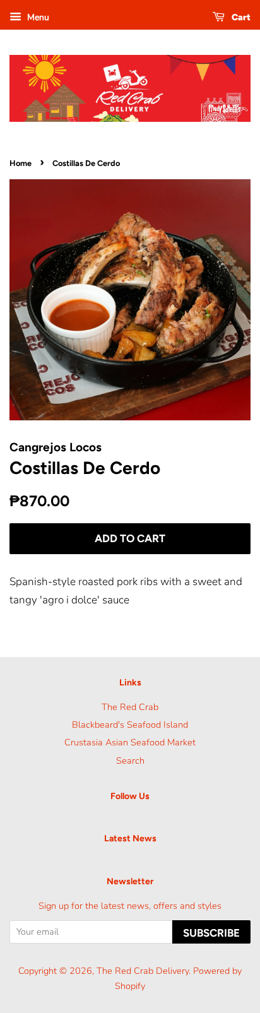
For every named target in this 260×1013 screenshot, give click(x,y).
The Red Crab (130, 707)
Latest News (130, 838)
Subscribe (211, 933)
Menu (37, 17)
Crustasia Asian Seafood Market (130, 742)
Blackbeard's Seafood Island (130, 724)
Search (130, 760)
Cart (240, 17)
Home (20, 163)
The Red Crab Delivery (143, 970)
